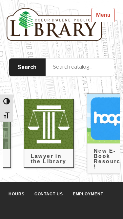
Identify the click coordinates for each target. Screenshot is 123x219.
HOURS (17, 194)
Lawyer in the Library (45, 158)
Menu (103, 15)
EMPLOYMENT (88, 194)
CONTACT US (48, 194)
